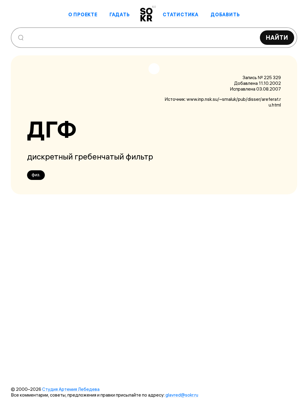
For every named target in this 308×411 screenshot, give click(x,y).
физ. (36, 175)
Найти (277, 37)
